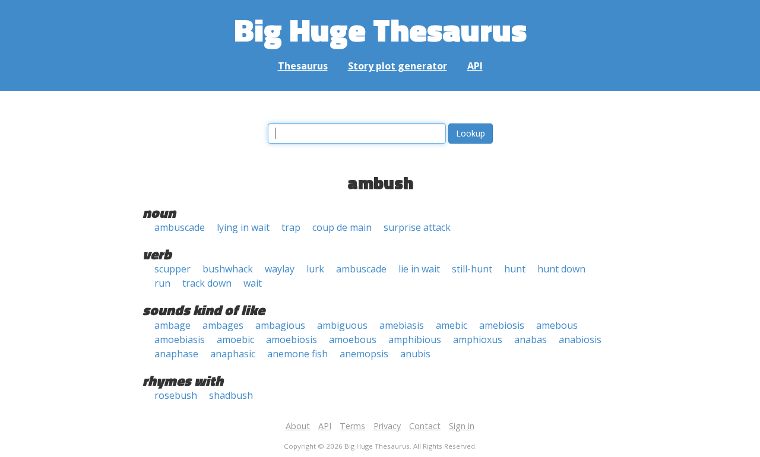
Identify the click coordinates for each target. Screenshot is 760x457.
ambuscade (179, 227)
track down (207, 283)
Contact (425, 425)
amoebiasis (179, 339)
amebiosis (501, 325)
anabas (530, 339)
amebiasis (401, 325)
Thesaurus (303, 65)
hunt (514, 268)
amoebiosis (291, 339)
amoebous (352, 339)
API (475, 65)
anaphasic (232, 353)
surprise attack (417, 227)
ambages (222, 325)
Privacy (387, 425)
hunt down (561, 268)
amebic (451, 325)
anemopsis (364, 353)
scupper (172, 268)
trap (290, 227)
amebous (557, 325)
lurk (315, 268)
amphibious (414, 339)
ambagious (280, 325)
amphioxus (477, 339)
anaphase (176, 353)
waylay (279, 268)
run (162, 283)
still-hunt (472, 268)
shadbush (231, 395)
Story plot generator (397, 65)
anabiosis (580, 339)
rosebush (175, 395)
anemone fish (297, 353)
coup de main (342, 227)
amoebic (235, 339)
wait (252, 283)
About (298, 425)
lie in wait (419, 268)
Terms (352, 425)
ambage (172, 325)
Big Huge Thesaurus (380, 29)
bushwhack (227, 268)
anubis (415, 353)
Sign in (461, 425)
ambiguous (342, 325)
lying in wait (243, 227)
